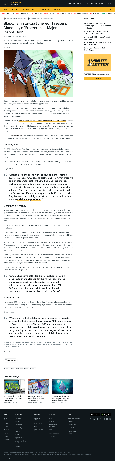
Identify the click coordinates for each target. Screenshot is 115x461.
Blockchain (7, 436)
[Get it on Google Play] (106, 414)
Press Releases (38, 423)
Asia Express (18, 431)
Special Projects (38, 430)
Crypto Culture (19, 438)
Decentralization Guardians (53, 425)
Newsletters (71, 421)
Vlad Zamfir (33, 278)
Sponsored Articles (37, 419)
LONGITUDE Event (54, 433)
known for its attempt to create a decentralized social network (42, 121)
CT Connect (52, 436)
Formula (51, 418)
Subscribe (98, 78)
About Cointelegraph (74, 418)
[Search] (110, 9)
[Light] (109, 3)
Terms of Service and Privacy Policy (102, 458)
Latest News (7, 36)
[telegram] (97, 419)
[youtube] (107, 419)
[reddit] (110, 419)
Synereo (21, 101)
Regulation (7, 439)
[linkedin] (94, 419)
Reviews (17, 446)
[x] (91, 419)
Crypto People (19, 424)
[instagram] (104, 419)
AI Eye (17, 434)
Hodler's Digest (19, 428)
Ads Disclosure (72, 428)
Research (35, 9)
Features (17, 421)
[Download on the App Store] (95, 414)
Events (51, 430)
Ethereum (6, 430)
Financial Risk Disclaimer (72, 432)
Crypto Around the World (20, 442)
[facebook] (100, 419)
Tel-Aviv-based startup (15, 136)
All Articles (18, 418)
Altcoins (6, 433)
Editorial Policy (17, 344)
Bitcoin (6, 426)
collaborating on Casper (29, 199)
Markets (14, 9)
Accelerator (52, 421)
